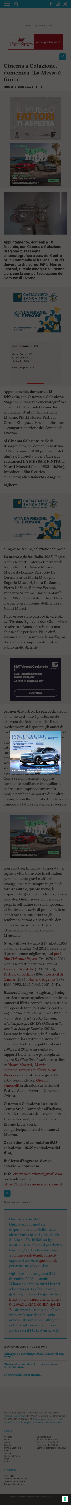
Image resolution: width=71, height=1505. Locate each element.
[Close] (61, 731)
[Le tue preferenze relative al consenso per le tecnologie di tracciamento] (65, 1499)
